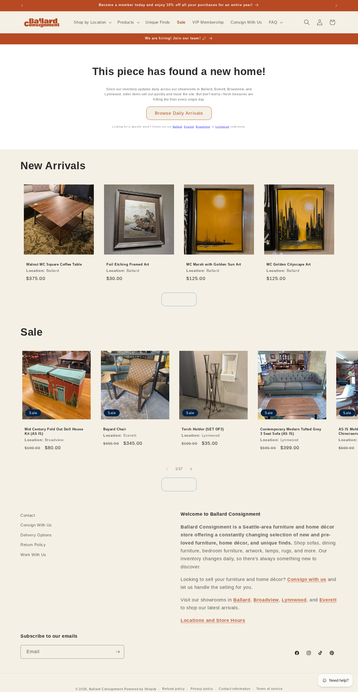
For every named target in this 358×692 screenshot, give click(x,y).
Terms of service (269, 689)
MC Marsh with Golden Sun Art (213, 264)
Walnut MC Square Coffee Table (54, 264)
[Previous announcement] (22, 5)
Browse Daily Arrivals (179, 113)
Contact (27, 515)
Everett (189, 126)
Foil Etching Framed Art (127, 264)
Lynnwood (222, 126)
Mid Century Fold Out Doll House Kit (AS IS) (54, 431)
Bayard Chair (114, 429)
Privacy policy (202, 689)
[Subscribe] (117, 652)
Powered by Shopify (140, 689)
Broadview (203, 126)
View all (179, 299)
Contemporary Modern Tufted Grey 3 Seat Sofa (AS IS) (290, 431)
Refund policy (173, 689)
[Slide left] (167, 469)
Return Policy (33, 545)
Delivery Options (36, 535)
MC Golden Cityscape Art (289, 264)
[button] (92, 22)
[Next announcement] (336, 5)
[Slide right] (191, 469)
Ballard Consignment (106, 689)
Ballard (177, 126)
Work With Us (33, 554)
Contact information (235, 689)
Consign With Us (36, 525)
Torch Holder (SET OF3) (203, 429)
